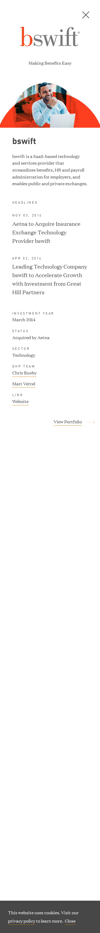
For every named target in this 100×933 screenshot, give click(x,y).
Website (20, 401)
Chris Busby (24, 373)
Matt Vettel (23, 384)
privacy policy (21, 921)
